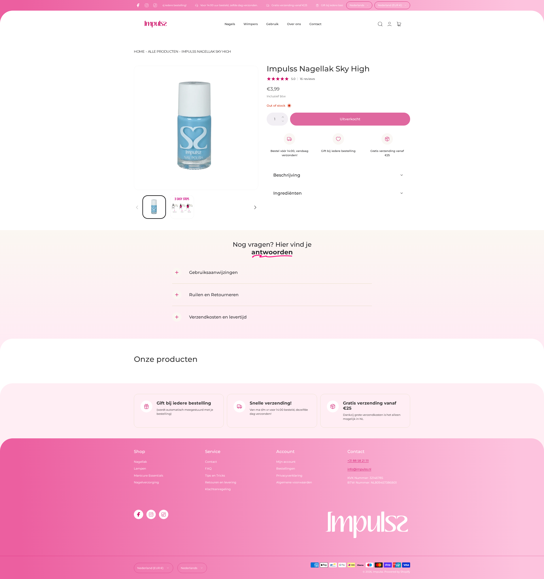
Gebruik (272, 24)
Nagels (230, 24)
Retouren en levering (220, 482)
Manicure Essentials (148, 475)
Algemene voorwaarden (294, 482)
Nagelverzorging (146, 482)
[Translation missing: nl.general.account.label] (389, 24)
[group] (196, 128)
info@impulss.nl (359, 469)
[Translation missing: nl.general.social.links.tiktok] (155, 5)
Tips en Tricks (215, 475)
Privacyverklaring (289, 475)
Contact (315, 24)
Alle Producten (163, 52)
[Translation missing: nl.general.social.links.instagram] (146, 5)
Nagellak (140, 462)
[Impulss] (155, 24)
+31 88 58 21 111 (358, 461)
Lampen (140, 468)
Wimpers (251, 24)
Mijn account (286, 462)
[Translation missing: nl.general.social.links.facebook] (138, 5)
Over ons (294, 24)
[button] (380, 24)
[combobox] (359, 5)
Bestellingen (285, 468)
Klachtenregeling (218, 489)
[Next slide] (255, 204)
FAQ (208, 468)
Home (139, 52)
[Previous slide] (137, 204)
